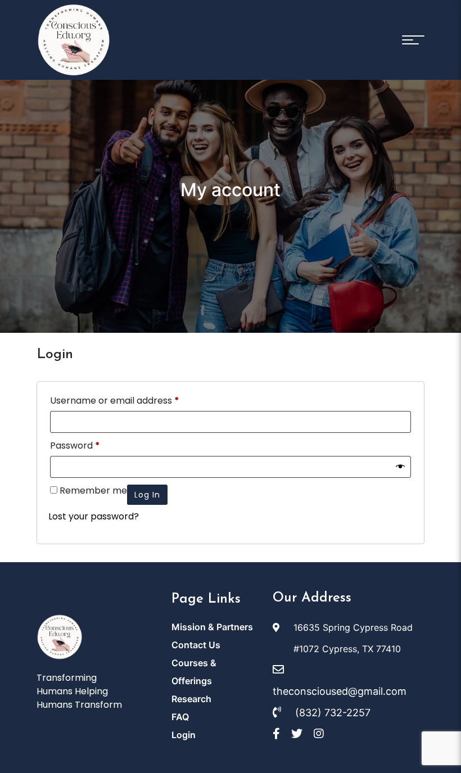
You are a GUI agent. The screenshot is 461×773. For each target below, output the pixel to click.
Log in (147, 494)
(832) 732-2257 (331, 712)
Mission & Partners (212, 626)
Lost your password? (93, 516)
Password (75, 445)
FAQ (180, 716)
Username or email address (114, 400)
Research (191, 698)
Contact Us (195, 644)
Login (183, 734)
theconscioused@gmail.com (339, 691)
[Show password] (400, 467)
